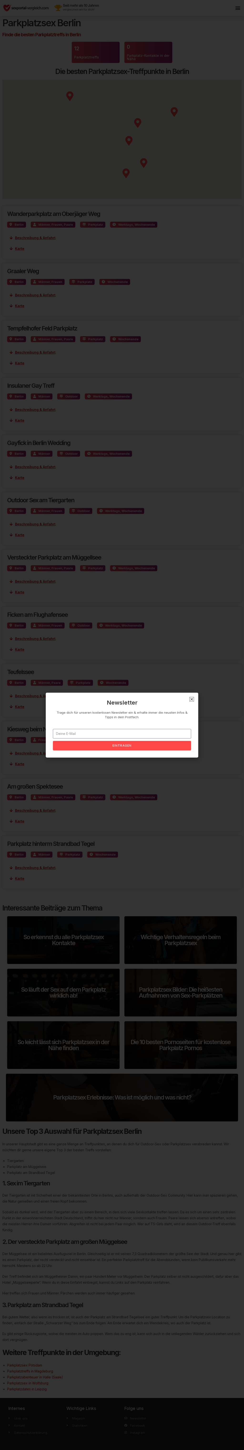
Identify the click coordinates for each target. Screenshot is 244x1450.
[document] (122, 725)
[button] (191, 699)
